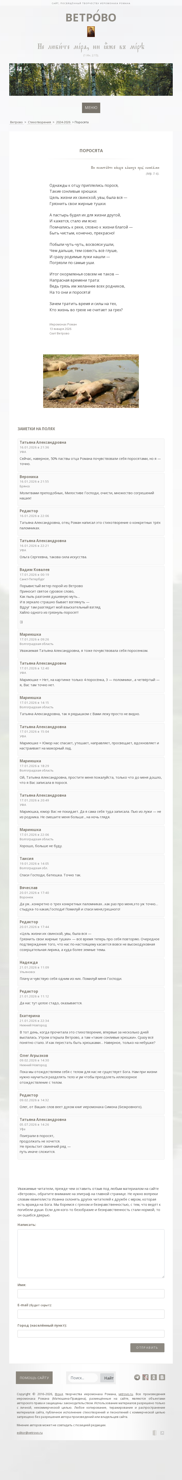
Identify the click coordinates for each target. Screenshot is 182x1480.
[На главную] (91, 3)
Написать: (27, 1224)
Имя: (22, 1285)
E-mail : (35, 1305)
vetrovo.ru (125, 1394)
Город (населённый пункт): (42, 1325)
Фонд (59, 1394)
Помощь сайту (34, 1377)
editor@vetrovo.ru (30, 1432)
